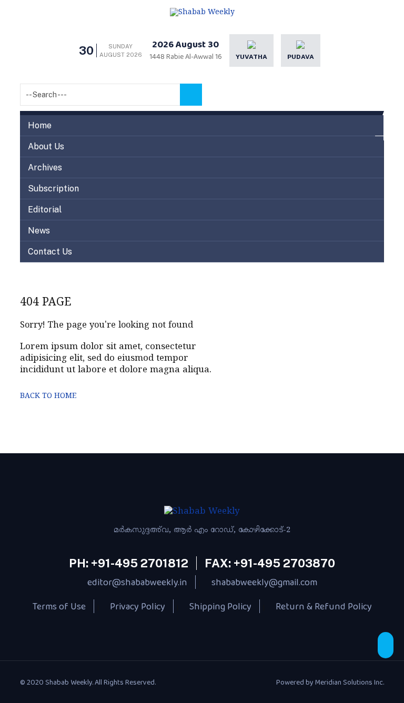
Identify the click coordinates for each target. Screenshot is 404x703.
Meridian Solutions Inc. (349, 682)
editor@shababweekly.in (137, 582)
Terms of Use (59, 606)
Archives (45, 167)
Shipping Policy (220, 606)
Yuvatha (251, 56)
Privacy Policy (137, 606)
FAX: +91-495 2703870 (270, 563)
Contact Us (50, 252)
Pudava (300, 56)
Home (40, 125)
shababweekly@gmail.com (264, 582)
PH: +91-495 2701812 (128, 563)
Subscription (53, 188)
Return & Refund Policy (324, 606)
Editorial (45, 210)
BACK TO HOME (48, 396)
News (39, 231)
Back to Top (385, 645)
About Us (46, 146)
